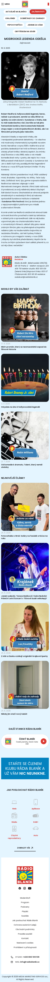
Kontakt (25, 938)
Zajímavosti (38, 11)
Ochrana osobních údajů (25, 925)
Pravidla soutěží (25, 934)
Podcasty (25, 907)
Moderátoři (25, 898)
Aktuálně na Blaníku (16, 11)
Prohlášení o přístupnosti (25, 947)
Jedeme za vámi (35, 25)
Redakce (19, 259)
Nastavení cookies (25, 943)
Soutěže (25, 916)
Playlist (25, 911)
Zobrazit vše (23, 847)
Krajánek (10, 18)
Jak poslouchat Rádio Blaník (25, 920)
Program (25, 902)
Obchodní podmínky (25, 929)
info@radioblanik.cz (29, 962)
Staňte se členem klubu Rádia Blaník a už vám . (25, 768)
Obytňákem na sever (25, 31)
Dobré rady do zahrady (32, 18)
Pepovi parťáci (14, 25)
